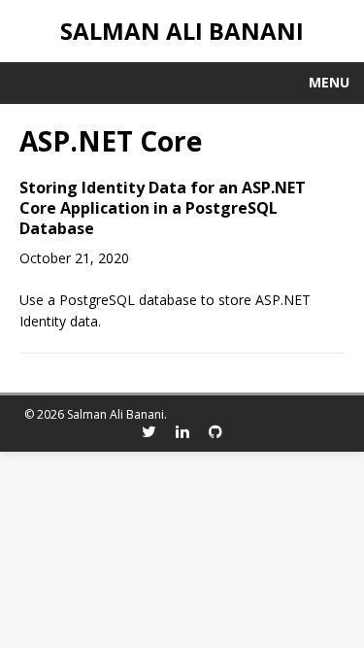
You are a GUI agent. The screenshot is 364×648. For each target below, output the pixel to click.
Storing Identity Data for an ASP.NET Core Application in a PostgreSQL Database (162, 208)
